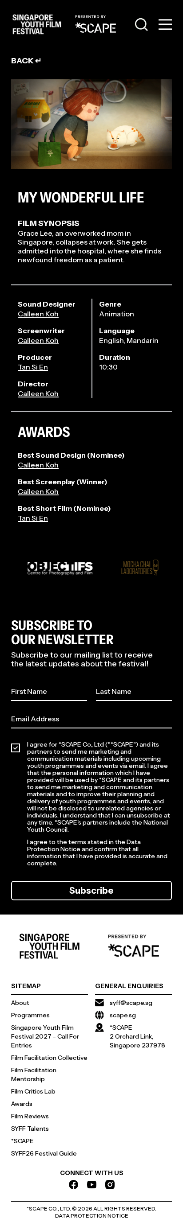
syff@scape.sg (131, 1003)
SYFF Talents (30, 1129)
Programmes (30, 1015)
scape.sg (123, 1015)
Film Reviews (30, 1116)
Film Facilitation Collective (49, 1058)
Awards (21, 1104)
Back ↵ (26, 61)
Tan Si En (33, 366)
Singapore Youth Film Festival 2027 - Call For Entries (45, 1036)
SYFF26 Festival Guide (44, 1153)
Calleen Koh (38, 313)
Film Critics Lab (33, 1091)
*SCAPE (22, 1141)
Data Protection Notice (91, 1215)
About (20, 1003)
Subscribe (91, 890)
